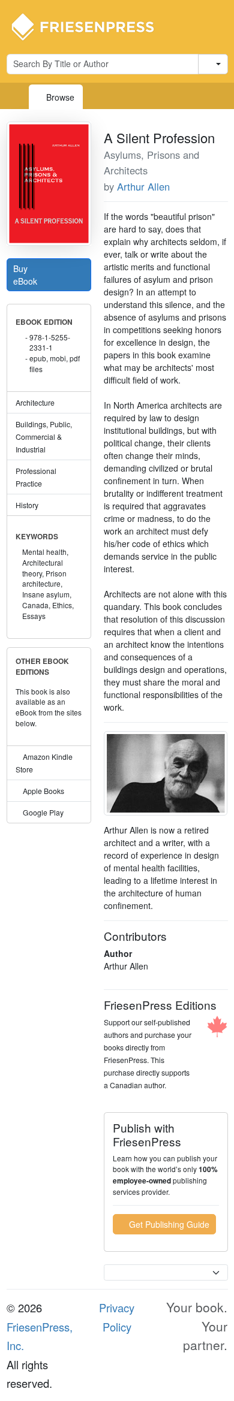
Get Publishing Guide (168, 1224)
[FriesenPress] (91, 26)
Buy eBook (26, 274)
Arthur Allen (143, 186)
